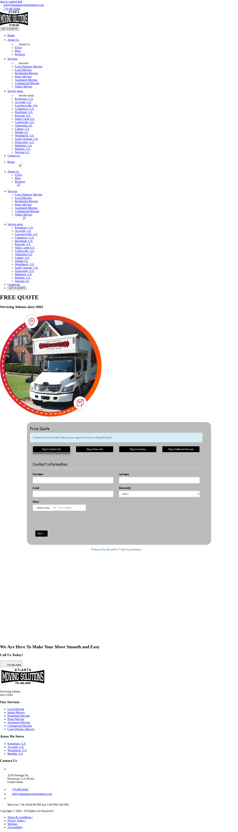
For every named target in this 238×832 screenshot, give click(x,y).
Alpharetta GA (23, 125)
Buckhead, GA (24, 112)
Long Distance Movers (20, 729)
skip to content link (11, 1)
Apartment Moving (26, 79)
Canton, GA (22, 128)
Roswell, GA (22, 115)
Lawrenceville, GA (26, 105)
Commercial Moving (27, 83)
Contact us (13, 155)
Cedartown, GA (24, 108)
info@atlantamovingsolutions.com (23, 4)
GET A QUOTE (9, 28)
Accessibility (14, 827)
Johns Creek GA (25, 118)
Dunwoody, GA (24, 142)
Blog (18, 51)
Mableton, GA (23, 145)
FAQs (18, 47)
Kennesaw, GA (24, 98)
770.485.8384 (11, 8)
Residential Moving (26, 73)
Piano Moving (23, 76)
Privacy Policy (16, 820)
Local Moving (23, 69)
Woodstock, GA (24, 135)
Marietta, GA (22, 148)
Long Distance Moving (28, 66)
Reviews (20, 54)
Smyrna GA (22, 152)
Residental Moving (18, 715)
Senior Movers (23, 86)
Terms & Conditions (20, 817)
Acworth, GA (23, 102)
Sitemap (12, 824)
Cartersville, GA (24, 122)
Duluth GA (21, 132)
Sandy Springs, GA (26, 138)
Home (11, 35)
